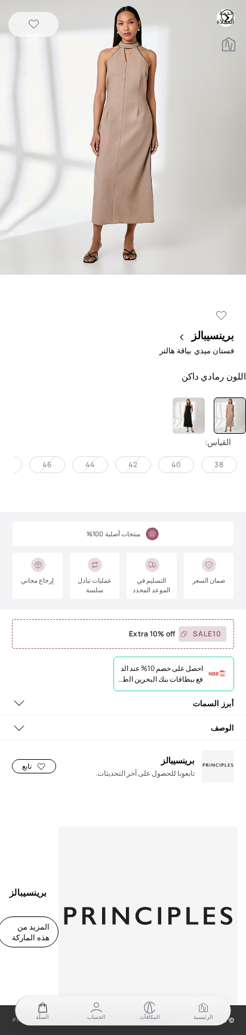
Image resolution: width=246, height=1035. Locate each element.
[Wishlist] (33, 24)
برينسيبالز (211, 335)
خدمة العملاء (227, 15)
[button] (123, 138)
